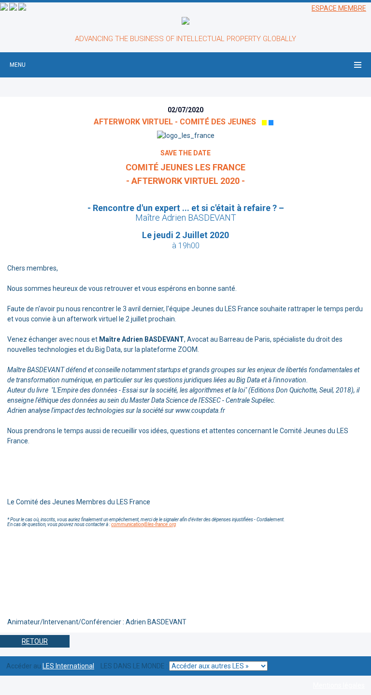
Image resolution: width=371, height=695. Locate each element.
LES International (68, 666)
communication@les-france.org (143, 524)
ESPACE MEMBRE (339, 8)
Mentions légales (339, 685)
